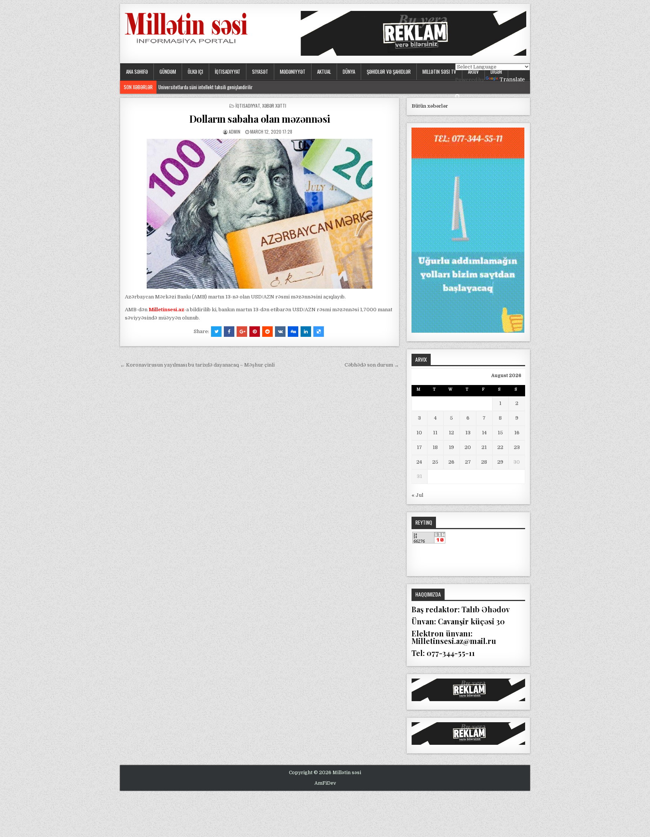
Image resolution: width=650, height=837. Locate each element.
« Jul (417, 495)
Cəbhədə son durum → (372, 365)
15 (500, 432)
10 (419, 432)
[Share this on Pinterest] (254, 331)
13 (468, 432)
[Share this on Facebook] (229, 331)
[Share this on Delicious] (318, 331)
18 (435, 447)
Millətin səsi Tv (439, 71)
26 (451, 462)
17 (419, 447)
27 (468, 462)
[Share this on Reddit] (267, 331)
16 (516, 432)
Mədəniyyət (292, 71)
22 (500, 447)
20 (468, 447)
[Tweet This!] (216, 331)
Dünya (349, 71)
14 (484, 432)
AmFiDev (325, 783)
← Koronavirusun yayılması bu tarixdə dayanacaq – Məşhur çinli (197, 365)
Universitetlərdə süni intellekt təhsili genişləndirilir (205, 87)
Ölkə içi (195, 71)
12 (451, 432)
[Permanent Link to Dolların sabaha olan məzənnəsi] (259, 213)
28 (484, 462)
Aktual (324, 71)
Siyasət (260, 71)
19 (451, 447)
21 (484, 447)
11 (435, 432)
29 (500, 462)
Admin (234, 131)
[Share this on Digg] (293, 331)
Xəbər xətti (274, 105)
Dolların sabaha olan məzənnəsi (259, 118)
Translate (512, 79)
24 (419, 462)
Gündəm (167, 71)
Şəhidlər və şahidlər (389, 71)
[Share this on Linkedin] (306, 331)
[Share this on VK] (280, 331)
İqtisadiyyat (227, 71)
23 (517, 447)
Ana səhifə (137, 71)
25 (435, 462)
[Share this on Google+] (242, 331)
